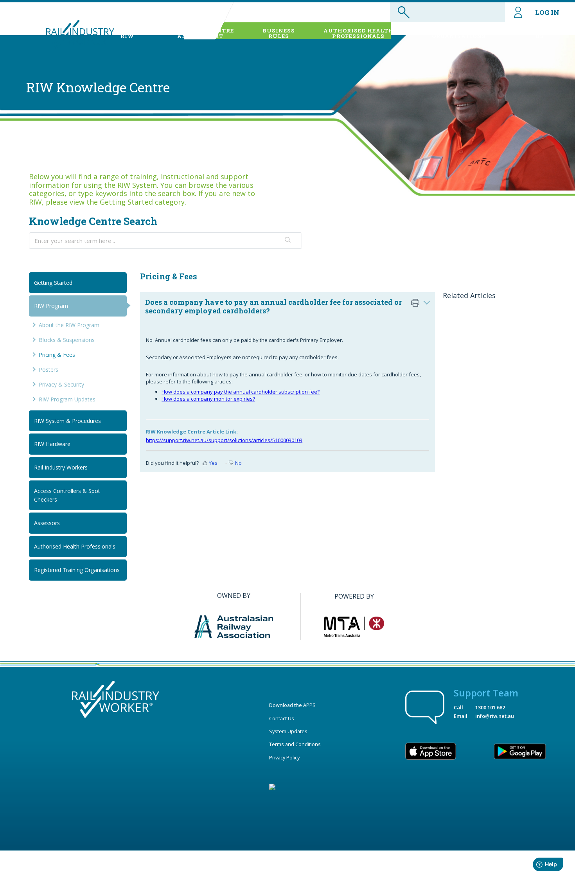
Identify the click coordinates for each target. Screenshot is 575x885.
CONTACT (539, 33)
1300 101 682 (490, 707)
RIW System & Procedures (67, 421)
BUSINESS (278, 33)
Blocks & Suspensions (67, 340)
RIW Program (51, 305)
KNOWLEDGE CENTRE (200, 33)
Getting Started (53, 282)
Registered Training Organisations (77, 570)
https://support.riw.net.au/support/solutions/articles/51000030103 (224, 440)
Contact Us (281, 718)
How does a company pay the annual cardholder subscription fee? (241, 391)
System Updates (288, 731)
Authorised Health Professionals (74, 546)
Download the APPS (292, 705)
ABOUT (127, 33)
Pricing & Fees (57, 354)
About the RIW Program (69, 325)
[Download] (273, 348)
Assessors (47, 523)
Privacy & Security (61, 384)
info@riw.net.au (494, 716)
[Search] (288, 240)
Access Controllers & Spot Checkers (67, 495)
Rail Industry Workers (61, 467)
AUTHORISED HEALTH (358, 33)
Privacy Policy (284, 757)
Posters (48, 369)
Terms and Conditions (295, 744)
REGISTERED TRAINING (459, 33)
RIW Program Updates (67, 399)
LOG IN (547, 12)
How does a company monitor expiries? (208, 398)
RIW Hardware (52, 444)
